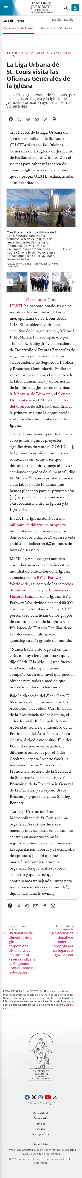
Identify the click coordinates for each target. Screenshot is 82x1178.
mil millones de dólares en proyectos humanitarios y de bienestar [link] (38, 525)
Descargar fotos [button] (43, 299)
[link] (10, 906)
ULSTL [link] (16, 305)
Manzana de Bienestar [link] (33, 394)
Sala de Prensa (13, 20)
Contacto (66, 28)
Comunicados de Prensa (18, 28)
